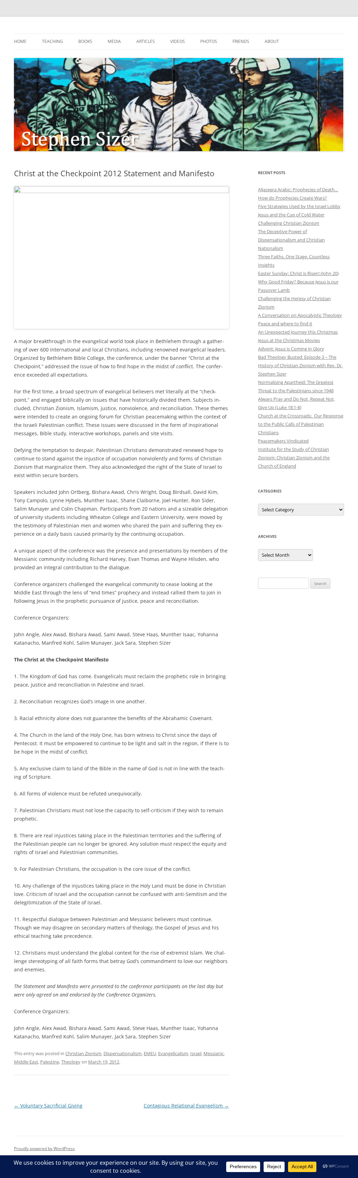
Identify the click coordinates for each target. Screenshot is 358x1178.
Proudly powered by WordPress (44, 1148)
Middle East (26, 1062)
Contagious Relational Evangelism (186, 1105)
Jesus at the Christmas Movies (289, 340)
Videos (177, 41)
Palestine (49, 1062)
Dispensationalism (122, 1053)
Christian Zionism (83, 1053)
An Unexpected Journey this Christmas (298, 332)
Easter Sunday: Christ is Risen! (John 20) (298, 273)
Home (20, 41)
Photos (208, 41)
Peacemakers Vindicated (283, 441)
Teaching (52, 41)
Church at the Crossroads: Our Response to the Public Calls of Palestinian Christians (300, 424)
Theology (70, 1062)
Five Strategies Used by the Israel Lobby (299, 206)
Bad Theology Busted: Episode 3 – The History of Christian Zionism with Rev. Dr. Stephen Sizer (300, 365)
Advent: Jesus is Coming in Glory (291, 349)
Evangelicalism (173, 1053)
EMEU (150, 1053)
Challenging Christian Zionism (288, 223)
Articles (145, 41)
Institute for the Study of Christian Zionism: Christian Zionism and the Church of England (294, 457)
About (272, 41)
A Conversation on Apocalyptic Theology (300, 315)
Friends (240, 41)
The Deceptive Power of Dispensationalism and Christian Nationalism (291, 239)
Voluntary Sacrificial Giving (48, 1105)
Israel (195, 1053)
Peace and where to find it (285, 323)
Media (114, 41)
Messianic (213, 1053)
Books (85, 41)
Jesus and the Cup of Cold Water (291, 215)
